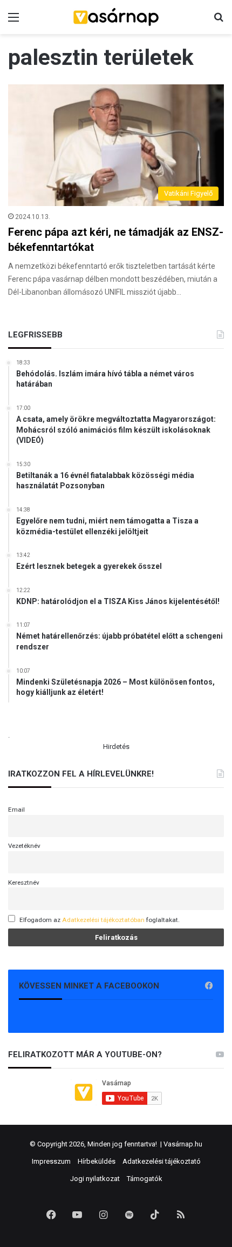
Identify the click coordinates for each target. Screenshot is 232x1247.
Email (16, 809)
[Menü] (13, 21)
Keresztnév (23, 882)
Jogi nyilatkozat (95, 1179)
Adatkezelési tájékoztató (161, 1161)
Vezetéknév (24, 846)
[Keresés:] (218, 21)
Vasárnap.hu (182, 1144)
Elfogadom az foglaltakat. (99, 920)
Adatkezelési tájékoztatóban (103, 920)
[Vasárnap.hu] (116, 17)
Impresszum (51, 1161)
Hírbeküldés (96, 1161)
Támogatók (144, 1179)
